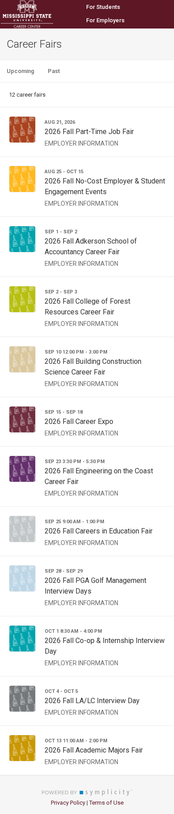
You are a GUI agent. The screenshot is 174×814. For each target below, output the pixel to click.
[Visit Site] (40, 14)
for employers (105, 20)
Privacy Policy (68, 802)
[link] (87, 131)
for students (103, 7)
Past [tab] (54, 71)
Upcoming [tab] (20, 71)
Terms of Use (106, 802)
